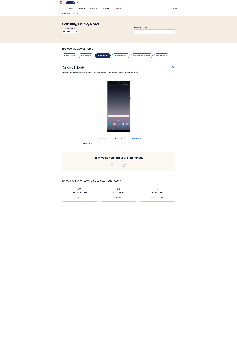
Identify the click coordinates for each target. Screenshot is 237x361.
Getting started (69, 56)
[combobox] (152, 32)
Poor (105, 167)
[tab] (69, 55)
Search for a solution (141, 28)
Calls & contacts (102, 56)
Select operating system (69, 28)
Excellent (131, 167)
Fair (112, 167)
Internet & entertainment (141, 56)
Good (118, 167)
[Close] (173, 67)
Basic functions (86, 56)
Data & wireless (161, 56)
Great (125, 167)
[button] (70, 31)
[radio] (105, 164)
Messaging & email (120, 56)
